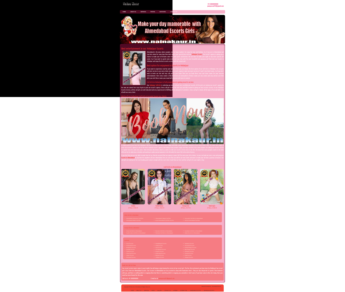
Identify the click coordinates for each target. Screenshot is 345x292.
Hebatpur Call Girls (155, 85)
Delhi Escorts (188, 255)
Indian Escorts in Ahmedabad (192, 233)
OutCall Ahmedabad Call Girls (192, 220)
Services (143, 11)
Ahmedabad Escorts (216, 286)
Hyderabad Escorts (160, 253)
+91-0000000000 (212, 4)
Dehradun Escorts (131, 257)
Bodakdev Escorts (131, 247)
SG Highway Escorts (160, 249)
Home (124, 11)
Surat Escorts (129, 243)
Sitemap (175, 290)
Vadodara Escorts (189, 243)
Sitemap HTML (183, 290)
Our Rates (162, 11)
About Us (133, 11)
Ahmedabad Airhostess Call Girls (134, 218)
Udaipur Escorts (189, 257)
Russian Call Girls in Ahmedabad (163, 231)
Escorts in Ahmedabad (128, 158)
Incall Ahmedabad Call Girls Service (164, 220)
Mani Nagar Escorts (190, 249)
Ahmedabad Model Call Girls (133, 220)
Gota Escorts (158, 247)
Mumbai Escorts (159, 255)
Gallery (159, 290)
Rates (153, 290)
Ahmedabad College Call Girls (163, 218)
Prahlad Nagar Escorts (190, 247)
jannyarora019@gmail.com (215, 6)
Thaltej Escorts (130, 251)
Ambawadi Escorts (131, 245)
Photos (152, 11)
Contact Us (173, 11)
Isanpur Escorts (159, 251)
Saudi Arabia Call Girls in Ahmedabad (135, 233)
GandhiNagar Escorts (160, 243)
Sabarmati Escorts (131, 253)
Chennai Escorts (189, 253)
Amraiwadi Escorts (189, 245)
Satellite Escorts (130, 249)
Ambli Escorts (159, 245)
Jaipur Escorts (130, 255)
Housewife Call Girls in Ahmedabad (194, 218)
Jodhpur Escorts (159, 257)
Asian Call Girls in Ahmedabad (134, 231)
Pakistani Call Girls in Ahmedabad (164, 233)
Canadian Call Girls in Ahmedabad (193, 231)
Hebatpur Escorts (197, 54)
